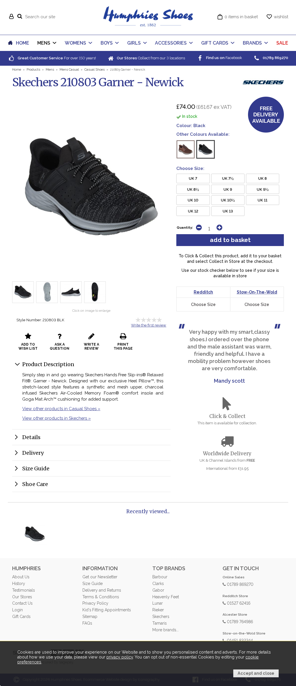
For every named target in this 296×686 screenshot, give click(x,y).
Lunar (157, 603)
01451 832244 (239, 640)
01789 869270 (240, 584)
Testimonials (23, 590)
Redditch (203, 292)
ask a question (59, 346)
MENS (43, 43)
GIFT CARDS (214, 43)
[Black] (205, 149)
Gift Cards (21, 616)
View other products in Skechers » (56, 418)
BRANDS (252, 43)
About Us (20, 577)
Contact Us (22, 603)
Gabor (158, 590)
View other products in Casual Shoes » (61, 408)
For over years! (56, 58)
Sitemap (89, 616)
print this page (123, 346)
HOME (22, 43)
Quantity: (185, 227)
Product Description (48, 364)
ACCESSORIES (171, 43)
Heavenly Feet (165, 597)
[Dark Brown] (185, 149)
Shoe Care (35, 484)
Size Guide (35, 468)
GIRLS (134, 43)
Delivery (33, 453)
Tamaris (159, 623)
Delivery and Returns (101, 590)
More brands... (165, 630)
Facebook (223, 58)
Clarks (158, 583)
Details (31, 437)
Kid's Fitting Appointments (106, 610)
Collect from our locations (150, 58)
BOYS (107, 43)
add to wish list (28, 346)
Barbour (159, 577)
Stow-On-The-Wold (257, 292)
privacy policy (119, 657)
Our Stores (22, 597)
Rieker (158, 610)
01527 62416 (238, 603)
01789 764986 (239, 621)
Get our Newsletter (99, 577)
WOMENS (75, 43)
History (18, 583)
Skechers (160, 616)
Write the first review (148, 325)
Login (17, 610)
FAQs (87, 623)
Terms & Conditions (100, 597)
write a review (91, 346)
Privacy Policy (95, 603)
